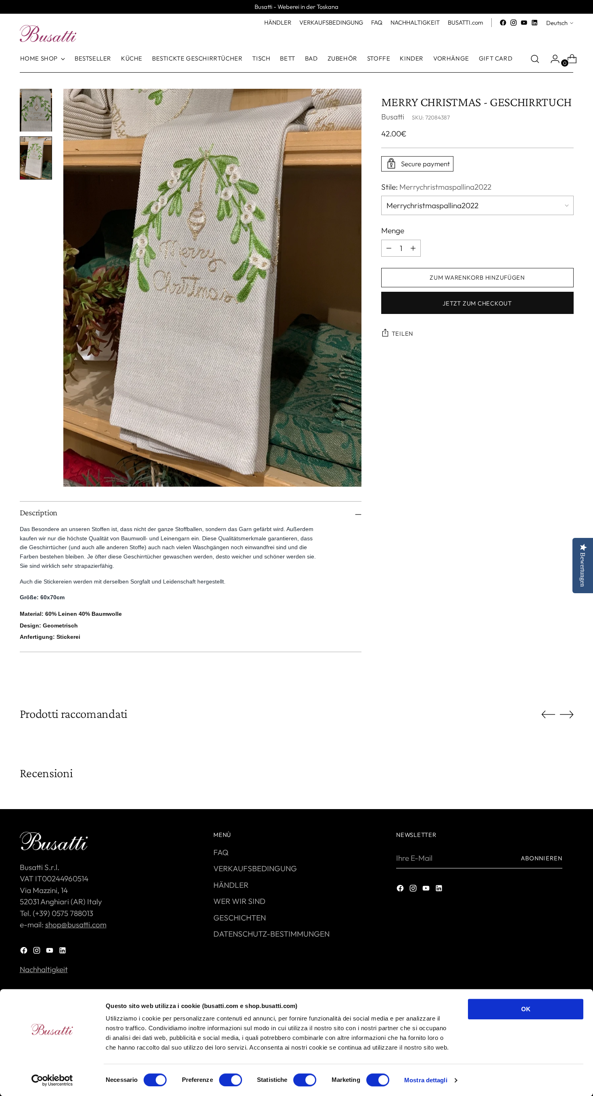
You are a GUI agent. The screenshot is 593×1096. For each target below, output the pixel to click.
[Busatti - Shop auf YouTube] (524, 22)
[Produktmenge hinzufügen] (389, 248)
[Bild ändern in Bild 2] (36, 158)
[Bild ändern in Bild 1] (36, 110)
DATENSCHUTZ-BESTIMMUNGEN (271, 934)
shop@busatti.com (75, 924)
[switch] (230, 1079)
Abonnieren (541, 858)
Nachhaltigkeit (44, 969)
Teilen (402, 333)
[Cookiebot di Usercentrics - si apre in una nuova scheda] (52, 1080)
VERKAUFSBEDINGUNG (255, 868)
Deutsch (557, 23)
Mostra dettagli (425, 1080)
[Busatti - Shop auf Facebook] (503, 22)
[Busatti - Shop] (48, 33)
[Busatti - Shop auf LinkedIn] (534, 22)
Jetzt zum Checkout (477, 303)
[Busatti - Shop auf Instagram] (513, 22)
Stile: (436, 186)
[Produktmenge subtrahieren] (413, 248)
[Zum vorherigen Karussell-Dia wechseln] (548, 715)
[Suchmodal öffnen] (535, 59)
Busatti (392, 116)
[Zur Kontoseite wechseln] (552, 59)
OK (525, 1009)
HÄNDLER (230, 885)
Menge (392, 230)
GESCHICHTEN (239, 917)
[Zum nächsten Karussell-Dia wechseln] (567, 714)
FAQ (220, 852)
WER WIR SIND (239, 901)
